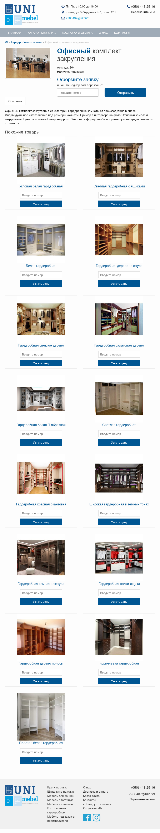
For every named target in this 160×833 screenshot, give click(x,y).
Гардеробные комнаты (26, 42)
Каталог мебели (40, 32)
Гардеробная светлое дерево (41, 345)
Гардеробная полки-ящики (119, 583)
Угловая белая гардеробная (41, 186)
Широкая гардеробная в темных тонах (119, 504)
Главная (14, 32)
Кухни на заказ (57, 787)
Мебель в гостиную (60, 800)
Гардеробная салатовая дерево (119, 345)
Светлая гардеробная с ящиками (119, 186)
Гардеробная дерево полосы (41, 663)
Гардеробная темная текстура (41, 583)
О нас (103, 32)
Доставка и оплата (77, 32)
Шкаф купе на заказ (60, 791)
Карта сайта (91, 795)
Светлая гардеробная (119, 424)
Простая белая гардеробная (41, 742)
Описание (15, 101)
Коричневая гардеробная (119, 663)
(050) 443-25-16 (143, 6)
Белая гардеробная (41, 265)
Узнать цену (41, 204)
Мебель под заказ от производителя (61, 818)
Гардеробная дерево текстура (119, 265)
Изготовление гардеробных (56, 810)
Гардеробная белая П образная (41, 424)
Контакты (122, 32)
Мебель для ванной (60, 795)
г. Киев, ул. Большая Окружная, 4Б (97, 806)
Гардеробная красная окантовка (41, 504)
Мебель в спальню (60, 804)
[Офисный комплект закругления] (28, 63)
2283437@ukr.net (77, 18)
